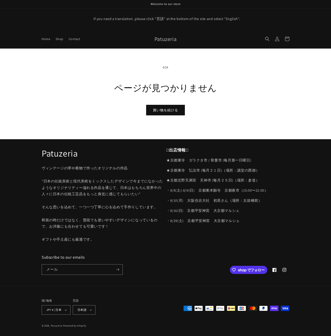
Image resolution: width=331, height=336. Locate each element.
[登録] (117, 269)
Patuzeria (56, 325)
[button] (267, 39)
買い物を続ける (165, 110)
